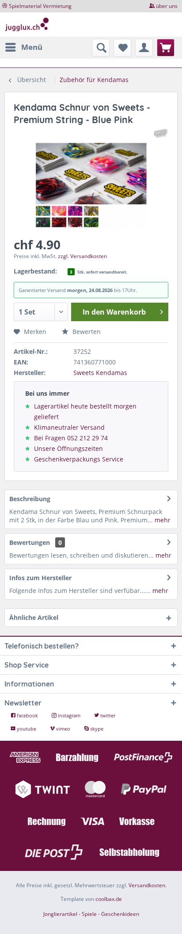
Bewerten (86, 331)
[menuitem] (23, 47)
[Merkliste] (122, 47)
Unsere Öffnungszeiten (68, 448)
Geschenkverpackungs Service (78, 459)
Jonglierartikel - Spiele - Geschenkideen (91, 914)
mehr (162, 520)
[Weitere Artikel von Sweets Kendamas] (160, 133)
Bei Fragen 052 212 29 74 (71, 438)
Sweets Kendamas (100, 372)
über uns (167, 6)
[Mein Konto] (144, 47)
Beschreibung (29, 499)
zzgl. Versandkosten (82, 256)
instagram (69, 715)
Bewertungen (29, 542)
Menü (31, 47)
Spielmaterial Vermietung (40, 6)
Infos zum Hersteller (40, 578)
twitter (107, 715)
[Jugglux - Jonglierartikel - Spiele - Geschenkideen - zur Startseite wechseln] (26, 24)
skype (96, 728)
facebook (27, 715)
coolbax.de (108, 899)
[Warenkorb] (165, 47)
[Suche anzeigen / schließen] (101, 47)
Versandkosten (147, 885)
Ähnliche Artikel (33, 617)
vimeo (63, 728)
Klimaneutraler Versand (69, 427)
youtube (26, 728)
